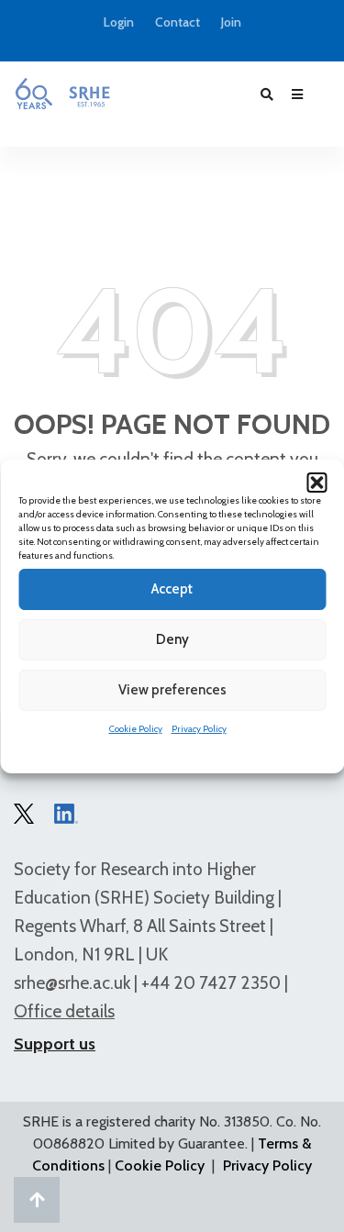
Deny (172, 639)
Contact (177, 22)
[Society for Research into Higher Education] (62, 93)
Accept (172, 589)
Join (231, 22)
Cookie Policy (135, 729)
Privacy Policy (199, 729)
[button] (316, 482)
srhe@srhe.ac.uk (72, 982)
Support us (54, 1044)
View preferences (172, 690)
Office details (64, 1011)
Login (119, 22)
